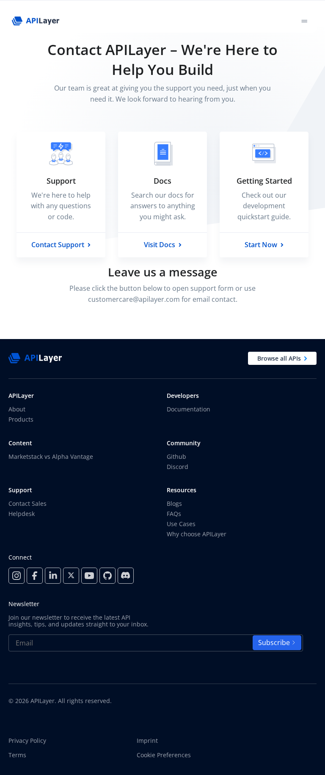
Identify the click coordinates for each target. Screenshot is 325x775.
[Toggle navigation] (304, 21)
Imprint (147, 741)
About (16, 409)
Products (20, 419)
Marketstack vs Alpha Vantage (50, 456)
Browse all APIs (279, 358)
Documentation (188, 409)
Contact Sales (27, 503)
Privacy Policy (27, 741)
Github (176, 456)
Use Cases (181, 524)
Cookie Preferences (164, 755)
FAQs (174, 514)
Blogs (174, 503)
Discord (177, 467)
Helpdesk (21, 514)
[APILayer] (35, 21)
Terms (17, 755)
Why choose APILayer (196, 534)
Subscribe (274, 642)
